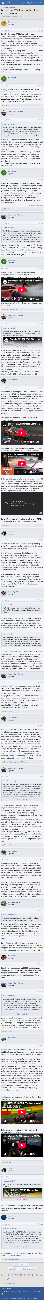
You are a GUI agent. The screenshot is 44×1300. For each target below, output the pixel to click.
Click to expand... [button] (22, 346)
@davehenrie (11, 943)
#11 (41, 682)
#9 (42, 540)
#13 (41, 776)
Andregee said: (8, 124)
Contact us (5, 1292)
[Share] (38, 30)
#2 (42, 86)
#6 (42, 268)
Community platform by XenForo (19, 1298)
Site (39, 1292)
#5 (42, 223)
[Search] (41, 2)
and (10, 309)
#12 (41, 726)
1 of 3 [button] (15, 1265)
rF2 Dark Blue (7, 1289)
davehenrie (6, 17)
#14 (41, 859)
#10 (41, 600)
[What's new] (37, 2)
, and (15, 762)
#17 (41, 991)
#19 (41, 1177)
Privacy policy (27, 1292)
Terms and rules (15, 1292)
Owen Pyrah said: (8, 781)
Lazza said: (6, 604)
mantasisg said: (8, 1181)
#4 (42, 180)
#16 (41, 964)
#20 (41, 1224)
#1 (42, 30)
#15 (41, 910)
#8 (42, 388)
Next (22, 1265)
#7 (42, 324)
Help (35, 1292)
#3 (42, 120)
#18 (41, 1046)
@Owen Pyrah (6, 543)
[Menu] (3, 2)
